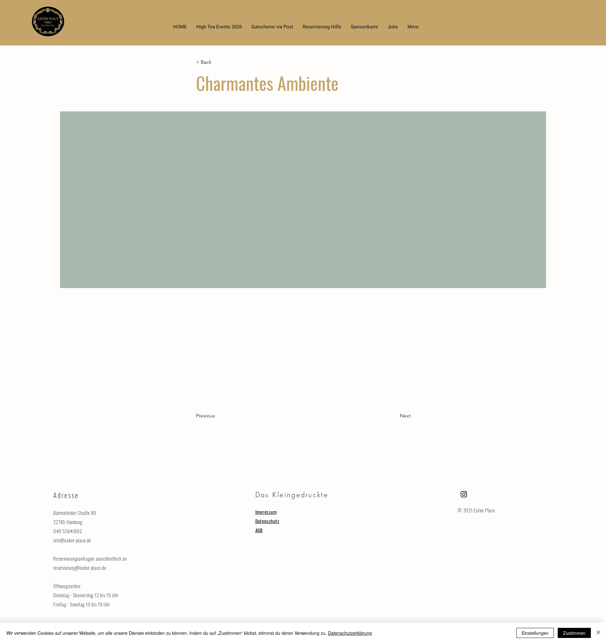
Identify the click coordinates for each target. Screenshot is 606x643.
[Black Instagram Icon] (464, 494)
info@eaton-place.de (72, 540)
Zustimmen (574, 633)
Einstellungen (535, 633)
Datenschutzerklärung (350, 633)
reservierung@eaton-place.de (79, 567)
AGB (259, 530)
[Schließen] (598, 633)
